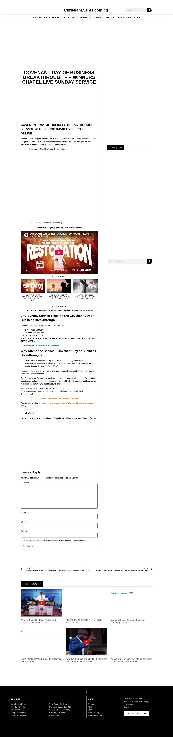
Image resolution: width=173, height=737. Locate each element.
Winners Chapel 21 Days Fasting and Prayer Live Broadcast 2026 (38, 621)
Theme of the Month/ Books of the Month (41, 346)
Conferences (68, 18)
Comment (25, 482)
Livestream (44, 18)
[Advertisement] (86, 39)
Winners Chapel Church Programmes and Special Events (71, 418)
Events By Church (113, 18)
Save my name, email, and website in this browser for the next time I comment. (55, 541)
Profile (55, 18)
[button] (63, 276)
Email (24, 522)
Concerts (98, 18)
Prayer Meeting (133, 18)
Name (24, 512)
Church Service (84, 18)
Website (24, 531)
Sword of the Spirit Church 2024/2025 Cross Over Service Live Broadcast (86, 660)
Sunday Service (38, 418)
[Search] (149, 10)
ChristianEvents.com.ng (86, 10)
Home (34, 18)
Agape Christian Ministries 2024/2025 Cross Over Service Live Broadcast (131, 660)
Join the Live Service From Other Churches (59, 399)
